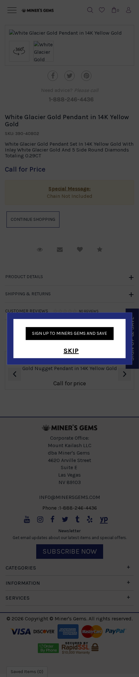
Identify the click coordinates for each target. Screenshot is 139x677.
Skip (71, 351)
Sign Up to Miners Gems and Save (69, 333)
